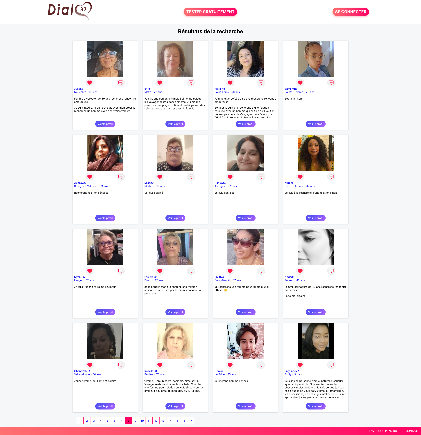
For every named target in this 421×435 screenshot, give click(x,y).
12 (156, 420)
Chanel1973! (82, 371)
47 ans (310, 186)
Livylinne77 (292, 371)
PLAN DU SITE (394, 431)
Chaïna (219, 371)
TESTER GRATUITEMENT (210, 11)
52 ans (232, 186)
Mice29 (149, 182)
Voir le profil (105, 124)
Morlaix (149, 186)
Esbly (288, 374)
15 (176, 420)
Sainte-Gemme (294, 92)
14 (169, 420)
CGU (380, 431)
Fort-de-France (294, 186)
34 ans (298, 374)
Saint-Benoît (222, 280)
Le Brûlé (220, 374)
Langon (78, 280)
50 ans (235, 92)
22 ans (310, 92)
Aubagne (220, 186)
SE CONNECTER (350, 11)
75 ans (160, 374)
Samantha (291, 88)
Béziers (148, 374)
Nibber (289, 182)
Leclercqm (150, 277)
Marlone (220, 88)
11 (149, 420)
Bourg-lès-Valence (85, 186)
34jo (147, 88)
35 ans (231, 374)
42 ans (159, 280)
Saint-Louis (222, 92)
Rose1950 (150, 371)
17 (190, 420)
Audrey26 (80, 182)
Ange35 (290, 277)
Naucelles (80, 92)
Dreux (148, 280)
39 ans (104, 186)
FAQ (371, 431)
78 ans (90, 280)
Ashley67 (220, 182)
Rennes (289, 280)
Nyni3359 (80, 277)
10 (142, 420)
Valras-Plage (82, 374)
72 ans (158, 92)
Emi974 (219, 277)
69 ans (93, 92)
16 (183, 420)
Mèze (147, 92)
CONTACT (412, 431)
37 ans (160, 186)
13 (162, 420)
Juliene (78, 88)
